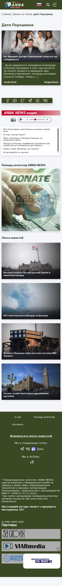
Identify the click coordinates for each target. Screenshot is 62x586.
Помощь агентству (44, 417)
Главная (6, 14)
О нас (18, 417)
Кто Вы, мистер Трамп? (14, 135)
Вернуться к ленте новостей (31, 435)
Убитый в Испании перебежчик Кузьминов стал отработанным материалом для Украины (26, 144)
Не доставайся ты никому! (16, 152)
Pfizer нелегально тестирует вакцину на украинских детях (22, 139)
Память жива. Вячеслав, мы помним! (21, 149)
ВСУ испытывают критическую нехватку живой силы (26, 130)
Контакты (17, 424)
